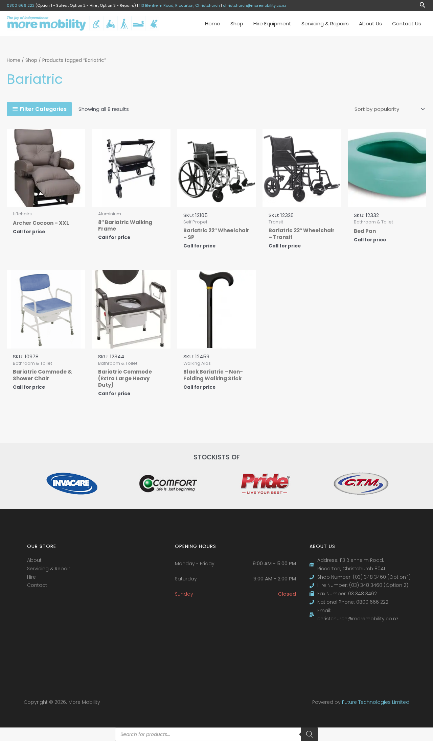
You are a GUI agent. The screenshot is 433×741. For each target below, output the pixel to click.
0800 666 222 (21, 5)
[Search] (309, 734)
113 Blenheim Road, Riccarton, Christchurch (179, 5)
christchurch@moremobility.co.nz (254, 5)
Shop (31, 60)
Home (13, 60)
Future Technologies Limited (375, 702)
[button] (422, 5)
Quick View (46, 201)
